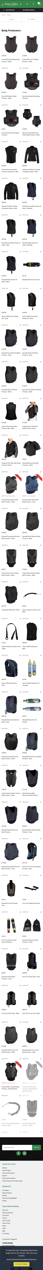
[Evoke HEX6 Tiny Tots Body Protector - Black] (31, 44)
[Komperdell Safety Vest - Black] (11, 594)
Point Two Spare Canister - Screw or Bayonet (9, 941)
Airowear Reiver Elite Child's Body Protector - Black (10, 501)
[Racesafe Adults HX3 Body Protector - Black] (11, 374)
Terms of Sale (6, 1221)
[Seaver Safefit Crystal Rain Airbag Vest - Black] (31, 301)
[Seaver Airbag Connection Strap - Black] (11, 631)
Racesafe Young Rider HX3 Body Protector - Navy (11, 354)
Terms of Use (6, 1223)
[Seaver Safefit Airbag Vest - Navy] (11, 668)
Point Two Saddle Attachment (31, 903)
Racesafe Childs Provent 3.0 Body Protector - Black (10, 1051)
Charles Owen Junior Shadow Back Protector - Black (10, 574)
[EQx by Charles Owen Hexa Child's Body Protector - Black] (31, 117)
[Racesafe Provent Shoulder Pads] (11, 888)
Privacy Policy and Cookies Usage (12, 1181)
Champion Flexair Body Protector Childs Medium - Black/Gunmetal (30, 1089)
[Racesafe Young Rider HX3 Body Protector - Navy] (11, 338)
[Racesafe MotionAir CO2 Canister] (31, 704)
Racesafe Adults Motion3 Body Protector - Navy (31, 831)
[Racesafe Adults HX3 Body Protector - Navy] (31, 338)
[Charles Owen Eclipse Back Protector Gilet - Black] (11, 411)
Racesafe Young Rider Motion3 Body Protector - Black (11, 538)
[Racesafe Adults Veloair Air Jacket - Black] (11, 264)
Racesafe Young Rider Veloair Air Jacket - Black (11, 244)
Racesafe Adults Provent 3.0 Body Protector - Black (30, 1051)
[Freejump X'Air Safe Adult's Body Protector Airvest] (31, 411)
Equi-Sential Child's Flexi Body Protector (10, 134)
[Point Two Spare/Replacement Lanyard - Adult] (11, 1108)
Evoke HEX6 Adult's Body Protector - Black (9, 97)
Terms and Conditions (8, 1178)
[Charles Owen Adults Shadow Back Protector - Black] (31, 558)
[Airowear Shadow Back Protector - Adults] (31, 1108)
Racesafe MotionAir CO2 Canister (29, 721)
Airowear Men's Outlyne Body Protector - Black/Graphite (10, 1088)
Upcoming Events (28, 10)
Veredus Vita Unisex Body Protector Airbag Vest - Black (10, 171)
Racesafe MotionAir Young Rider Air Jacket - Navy (31, 758)
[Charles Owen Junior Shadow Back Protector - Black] (11, 558)
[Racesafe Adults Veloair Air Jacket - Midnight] (31, 227)
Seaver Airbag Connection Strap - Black (11, 648)
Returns (4, 1176)
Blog (3, 1231)
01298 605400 (7, 1243)
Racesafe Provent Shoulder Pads (10, 904)
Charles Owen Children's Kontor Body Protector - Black (11, 794)
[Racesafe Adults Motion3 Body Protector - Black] (31, 521)
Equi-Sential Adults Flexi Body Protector (31, 97)
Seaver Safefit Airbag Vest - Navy (9, 684)
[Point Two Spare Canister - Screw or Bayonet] (11, 925)
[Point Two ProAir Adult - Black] (11, 998)
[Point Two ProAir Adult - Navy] (31, 961)
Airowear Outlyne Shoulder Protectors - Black (30, 941)
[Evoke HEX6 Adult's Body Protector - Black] (11, 81)
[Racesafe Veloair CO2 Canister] (31, 264)
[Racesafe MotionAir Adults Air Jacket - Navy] (11, 704)
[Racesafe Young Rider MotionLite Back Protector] (31, 778)
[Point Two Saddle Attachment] (31, 888)
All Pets (4, 1196)
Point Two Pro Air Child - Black (31, 1014)
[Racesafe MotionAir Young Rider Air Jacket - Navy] (31, 741)
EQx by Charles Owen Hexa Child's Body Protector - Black (31, 134)
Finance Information (8, 1173)
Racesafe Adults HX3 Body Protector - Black (9, 391)
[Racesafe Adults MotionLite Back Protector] (11, 814)
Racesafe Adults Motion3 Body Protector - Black (31, 538)
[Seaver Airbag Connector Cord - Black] (31, 594)
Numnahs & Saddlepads (9, 1198)
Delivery (4, 1168)
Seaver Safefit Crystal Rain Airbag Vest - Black (30, 317)
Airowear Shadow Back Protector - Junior (8, 978)
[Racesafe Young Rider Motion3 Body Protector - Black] (11, 521)
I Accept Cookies (21, 1264)
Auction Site (10, 10)
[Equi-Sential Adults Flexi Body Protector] (31, 81)
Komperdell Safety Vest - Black (11, 610)
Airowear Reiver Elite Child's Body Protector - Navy (30, 501)
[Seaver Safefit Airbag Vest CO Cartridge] (31, 668)
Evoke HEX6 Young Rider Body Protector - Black (11, 61)
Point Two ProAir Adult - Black (10, 1014)
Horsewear (5, 1190)
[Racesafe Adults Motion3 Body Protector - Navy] (31, 814)
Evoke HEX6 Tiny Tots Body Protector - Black (30, 61)
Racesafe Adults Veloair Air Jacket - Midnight (30, 244)
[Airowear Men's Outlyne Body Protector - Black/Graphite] (11, 1071)
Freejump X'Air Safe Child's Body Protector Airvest (11, 464)
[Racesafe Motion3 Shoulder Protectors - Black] (31, 448)
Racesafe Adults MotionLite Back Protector (10, 831)
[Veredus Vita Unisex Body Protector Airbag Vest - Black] (11, 154)
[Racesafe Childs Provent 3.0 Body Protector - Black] (11, 1035)
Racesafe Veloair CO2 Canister (31, 280)
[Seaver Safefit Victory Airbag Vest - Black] (11, 301)
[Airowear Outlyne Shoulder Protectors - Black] (31, 925)
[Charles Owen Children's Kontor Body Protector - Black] (11, 778)
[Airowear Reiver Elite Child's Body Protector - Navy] (31, 484)
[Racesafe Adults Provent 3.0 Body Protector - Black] (31, 1035)
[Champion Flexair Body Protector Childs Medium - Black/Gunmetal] (31, 1071)
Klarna (4, 1226)
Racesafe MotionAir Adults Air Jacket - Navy (10, 721)
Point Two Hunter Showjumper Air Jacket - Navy (31, 868)
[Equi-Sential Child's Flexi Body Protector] (11, 117)
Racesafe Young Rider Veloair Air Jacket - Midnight (31, 207)
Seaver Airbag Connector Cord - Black (31, 611)
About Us (5, 1210)
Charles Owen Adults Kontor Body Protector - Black (10, 758)
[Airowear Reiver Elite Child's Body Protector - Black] (11, 484)
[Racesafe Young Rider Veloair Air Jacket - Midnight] (31, 191)
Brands (4, 1201)
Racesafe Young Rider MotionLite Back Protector (30, 794)
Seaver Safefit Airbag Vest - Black (30, 648)
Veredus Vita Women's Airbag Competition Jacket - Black (31, 171)
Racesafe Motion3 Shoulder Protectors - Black (30, 464)
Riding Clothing (7, 1193)
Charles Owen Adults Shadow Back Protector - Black (31, 574)
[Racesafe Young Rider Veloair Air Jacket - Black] (11, 227)
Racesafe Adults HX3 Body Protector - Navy (30, 354)
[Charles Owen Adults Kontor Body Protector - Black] (11, 741)
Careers (4, 1218)
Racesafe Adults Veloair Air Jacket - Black (9, 281)
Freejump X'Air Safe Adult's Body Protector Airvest (30, 428)
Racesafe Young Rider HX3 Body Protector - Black (31, 391)
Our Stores (5, 1215)
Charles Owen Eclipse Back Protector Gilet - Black (9, 428)
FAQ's (4, 1228)
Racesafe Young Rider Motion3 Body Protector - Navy (11, 868)
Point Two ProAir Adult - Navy (31, 977)
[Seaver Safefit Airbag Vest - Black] (31, 631)
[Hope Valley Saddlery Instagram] (24, 1153)
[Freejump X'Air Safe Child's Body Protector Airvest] (11, 448)
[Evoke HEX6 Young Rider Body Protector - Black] (11, 44)
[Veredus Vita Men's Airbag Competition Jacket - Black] (11, 191)
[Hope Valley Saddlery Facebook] (18, 1153)
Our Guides (5, 1234)
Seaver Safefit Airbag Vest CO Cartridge (31, 684)
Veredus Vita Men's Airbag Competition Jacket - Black (9, 207)
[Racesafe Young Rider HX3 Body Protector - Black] (31, 374)
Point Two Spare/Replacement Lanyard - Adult (11, 1125)
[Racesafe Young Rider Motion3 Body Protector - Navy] (11, 851)
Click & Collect (6, 1171)
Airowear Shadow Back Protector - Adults (29, 1125)
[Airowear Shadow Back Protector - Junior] (11, 961)
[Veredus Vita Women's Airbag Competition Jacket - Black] (31, 154)
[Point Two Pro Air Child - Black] (31, 998)
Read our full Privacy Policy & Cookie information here (21, 1259)
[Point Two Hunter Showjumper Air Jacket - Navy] (31, 851)
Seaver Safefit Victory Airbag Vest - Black (10, 317)
